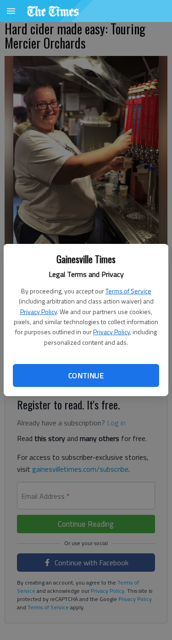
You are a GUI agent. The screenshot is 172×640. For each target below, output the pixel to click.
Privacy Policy (38, 311)
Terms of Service (128, 291)
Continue (86, 375)
